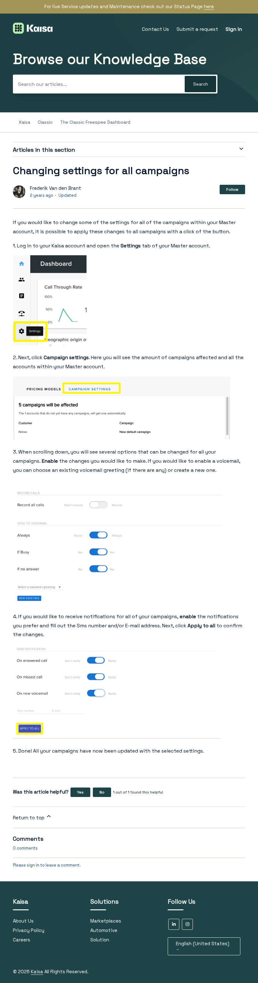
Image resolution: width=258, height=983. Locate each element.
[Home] (33, 32)
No (101, 792)
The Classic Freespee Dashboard (95, 122)
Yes (80, 792)
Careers (21, 940)
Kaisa (24, 122)
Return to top (29, 818)
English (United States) (202, 943)
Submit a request (197, 29)
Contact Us (155, 29)
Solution (99, 940)
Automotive (103, 930)
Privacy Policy (28, 930)
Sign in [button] (234, 29)
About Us (23, 921)
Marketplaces (105, 921)
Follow (232, 189)
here (209, 6)
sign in (33, 865)
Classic (46, 122)
